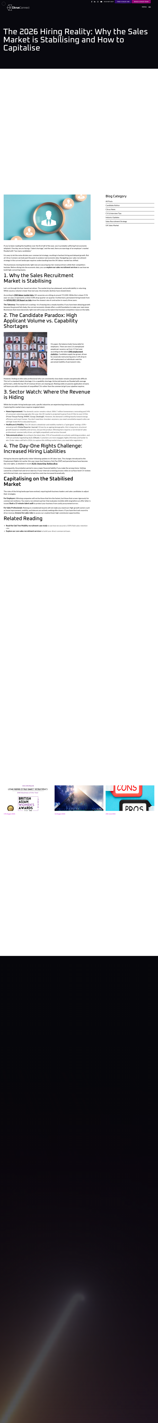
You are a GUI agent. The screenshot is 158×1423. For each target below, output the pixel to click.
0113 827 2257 (109, 1)
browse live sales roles (24, 513)
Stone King (41, 464)
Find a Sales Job (123, 1)
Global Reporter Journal (27, 427)
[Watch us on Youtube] (101, 1)
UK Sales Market (112, 225)
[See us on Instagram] (97, 1)
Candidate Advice (113, 205)
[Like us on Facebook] (92, 1)
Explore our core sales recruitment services (23, 531)
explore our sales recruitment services (61, 267)
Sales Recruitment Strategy (116, 221)
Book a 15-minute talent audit (21, 503)
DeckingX (40, 416)
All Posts (109, 201)
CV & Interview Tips (113, 213)
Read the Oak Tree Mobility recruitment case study (26, 525)
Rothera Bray (52, 464)
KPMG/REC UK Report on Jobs (19, 300)
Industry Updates (112, 217)
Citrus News (110, 209)
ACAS (34, 464)
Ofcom (36, 438)
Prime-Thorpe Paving (14, 416)
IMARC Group (29, 416)
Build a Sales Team (141, 1)
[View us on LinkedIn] (94, 1)
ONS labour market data (24, 295)
